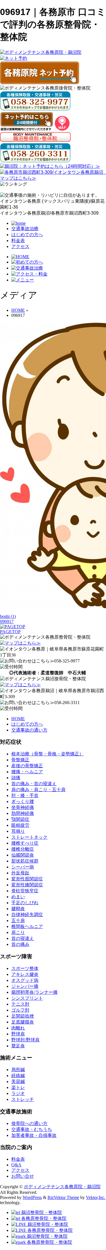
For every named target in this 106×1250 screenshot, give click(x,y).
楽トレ (18, 1087)
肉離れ (18, 1028)
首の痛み (20, 944)
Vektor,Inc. (95, 1197)
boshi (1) (8, 616)
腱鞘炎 (18, 908)
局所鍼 (18, 1069)
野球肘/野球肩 (25, 1039)
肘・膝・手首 (24, 795)
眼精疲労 (20, 825)
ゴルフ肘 (20, 1010)
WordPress (32, 1197)
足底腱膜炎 (22, 1022)
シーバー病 (22, 867)
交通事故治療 (24, 228)
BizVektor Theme (63, 1197)
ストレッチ (22, 1099)
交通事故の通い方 (29, 730)
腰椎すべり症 (24, 843)
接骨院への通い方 (29, 1123)
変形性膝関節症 (27, 884)
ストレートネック (29, 837)
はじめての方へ (27, 234)
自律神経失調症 (27, 914)
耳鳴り (18, 831)
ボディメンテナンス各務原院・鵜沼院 (62, 1186)
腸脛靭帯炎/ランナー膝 (34, 992)
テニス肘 (20, 1004)
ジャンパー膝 (24, 986)
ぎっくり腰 (22, 801)
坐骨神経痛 (22, 807)
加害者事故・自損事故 (34, 1135)
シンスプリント (27, 998)
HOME (18, 718)
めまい (18, 896)
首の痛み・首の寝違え (34, 783)
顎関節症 (20, 819)
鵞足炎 (18, 1045)
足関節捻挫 (22, 1016)
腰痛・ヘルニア (27, 771)
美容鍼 (18, 1081)
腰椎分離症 (22, 849)
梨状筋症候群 (24, 861)
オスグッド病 (24, 980)
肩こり (18, 932)
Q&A (16, 1164)
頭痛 (15, 777)
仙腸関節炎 (22, 855)
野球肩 (18, 1033)
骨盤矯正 (20, 759)
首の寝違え (22, 938)
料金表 (18, 240)
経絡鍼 (18, 1075)
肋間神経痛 (22, 813)
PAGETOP (10, 631)
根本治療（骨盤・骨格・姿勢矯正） (47, 753)
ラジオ (18, 1093)
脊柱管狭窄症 (24, 890)
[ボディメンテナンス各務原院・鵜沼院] (40, 52)
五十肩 (18, 920)
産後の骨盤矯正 (27, 765)
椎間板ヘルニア (27, 926)
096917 (7, 621)
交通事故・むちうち (31, 1129)
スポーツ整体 (24, 968)
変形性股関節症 (27, 878)
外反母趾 (20, 872)
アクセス (20, 246)
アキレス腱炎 (24, 974)
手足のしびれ (24, 902)
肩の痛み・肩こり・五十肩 (38, 789)
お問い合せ (22, 1176)
